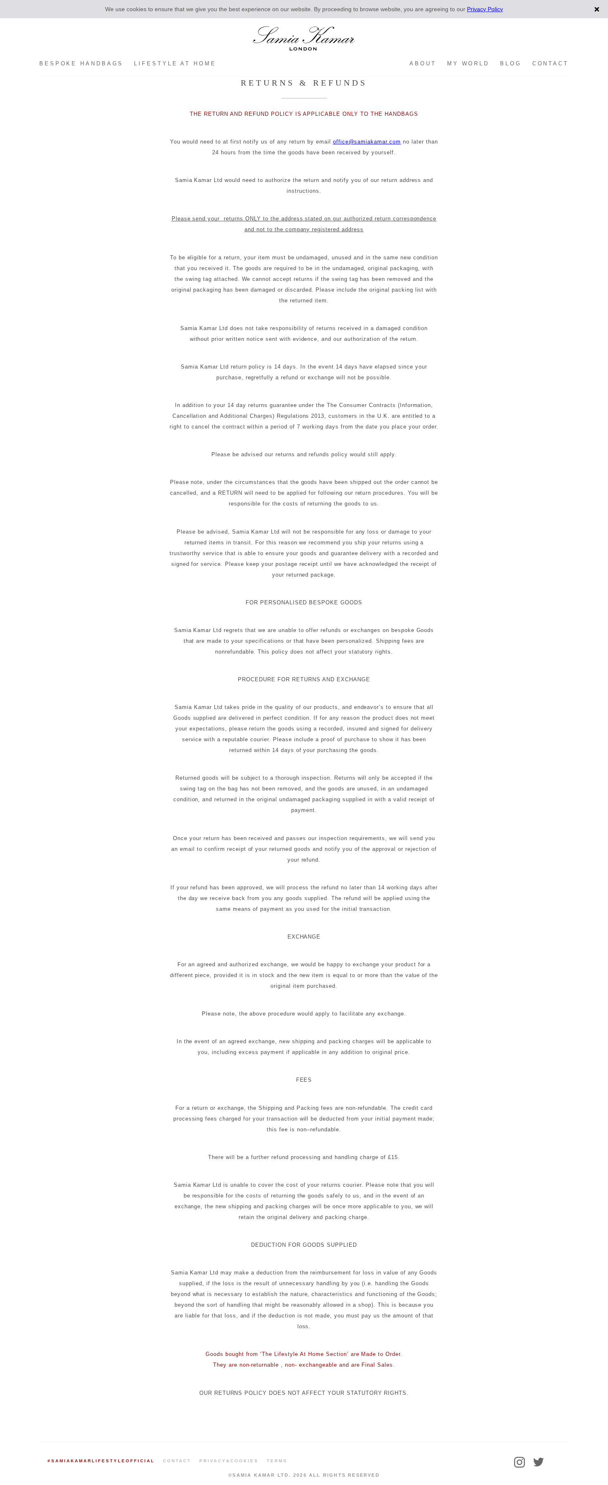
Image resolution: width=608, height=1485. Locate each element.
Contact (550, 63)
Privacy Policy (485, 9)
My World (468, 63)
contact (177, 1461)
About (422, 63)
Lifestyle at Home (175, 63)
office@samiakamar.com (367, 142)
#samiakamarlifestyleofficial (101, 1461)
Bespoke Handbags (81, 63)
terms (277, 1461)
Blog (511, 63)
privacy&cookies (229, 1461)
